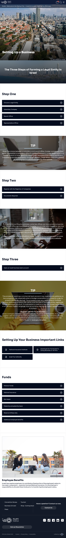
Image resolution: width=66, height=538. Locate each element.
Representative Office (11, 123)
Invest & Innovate (31, 6)
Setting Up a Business (18, 52)
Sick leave (7, 399)
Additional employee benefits (13, 420)
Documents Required (11, 196)
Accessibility (32, 534)
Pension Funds (8, 386)
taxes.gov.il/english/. (39, 320)
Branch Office (8, 116)
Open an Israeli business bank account (16, 268)
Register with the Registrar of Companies (17, 189)
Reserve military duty (10, 413)
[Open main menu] (63, 2)
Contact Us (48, 508)
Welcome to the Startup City (15, 6)
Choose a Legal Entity (11, 103)
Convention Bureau (11, 502)
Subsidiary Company (10, 109)
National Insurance (10, 392)
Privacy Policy (24, 534)
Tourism (23, 502)
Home (4, 6)
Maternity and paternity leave (13, 406)
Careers (17, 534)
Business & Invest (10, 506)
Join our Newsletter (17, 527)
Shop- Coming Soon (27, 506)
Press (6, 509)
